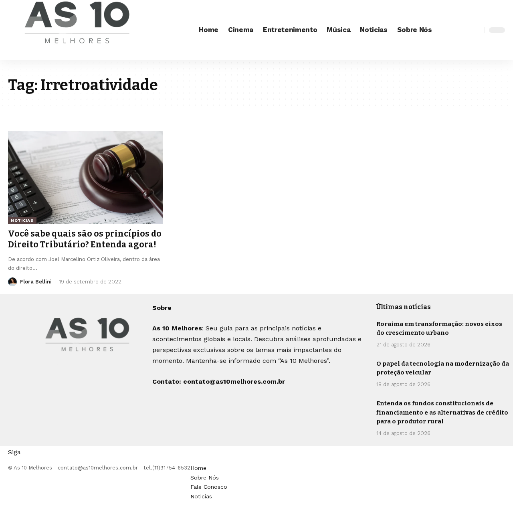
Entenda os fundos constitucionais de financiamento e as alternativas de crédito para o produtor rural (442, 412)
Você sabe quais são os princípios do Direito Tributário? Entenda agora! (85, 239)
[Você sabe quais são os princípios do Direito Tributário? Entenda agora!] (85, 177)
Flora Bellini (36, 282)
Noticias (22, 220)
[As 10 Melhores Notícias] (78, 30)
